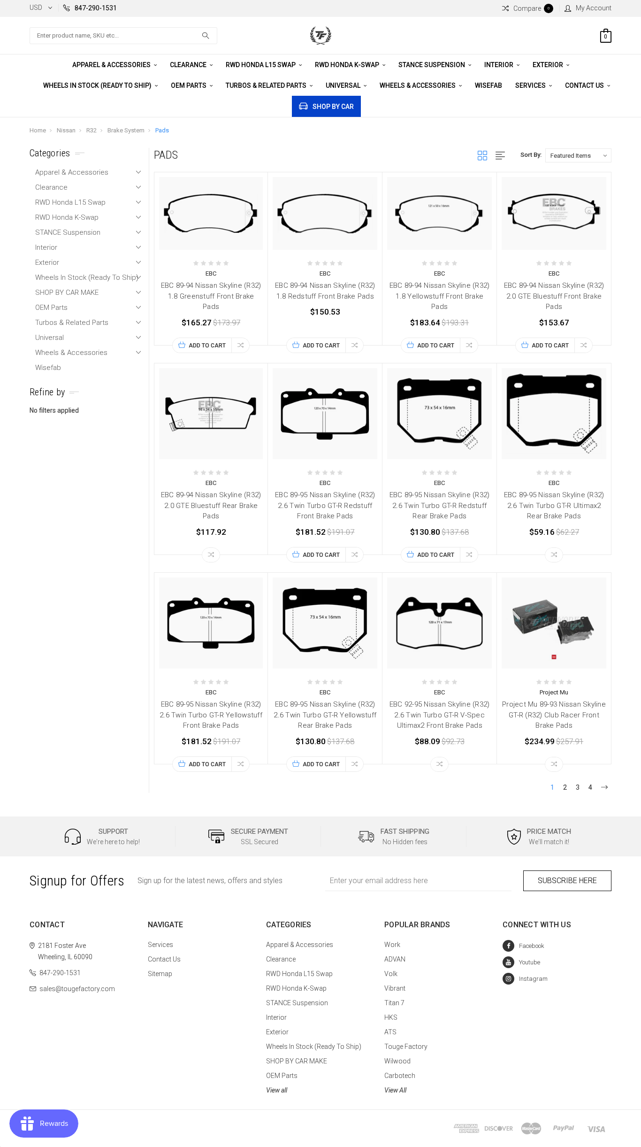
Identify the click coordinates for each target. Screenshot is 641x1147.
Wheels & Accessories (418, 85)
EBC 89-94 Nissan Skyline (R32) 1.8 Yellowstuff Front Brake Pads (439, 296)
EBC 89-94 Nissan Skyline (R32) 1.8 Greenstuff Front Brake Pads (211, 296)
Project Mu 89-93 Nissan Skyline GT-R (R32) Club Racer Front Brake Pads (554, 715)
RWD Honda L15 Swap (261, 65)
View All (395, 1090)
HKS (390, 1017)
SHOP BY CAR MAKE (67, 292)
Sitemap (160, 974)
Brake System (126, 130)
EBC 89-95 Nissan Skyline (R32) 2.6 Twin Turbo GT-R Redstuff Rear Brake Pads (439, 505)
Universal (344, 85)
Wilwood (397, 1061)
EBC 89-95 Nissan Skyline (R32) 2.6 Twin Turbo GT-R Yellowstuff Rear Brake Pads (325, 715)
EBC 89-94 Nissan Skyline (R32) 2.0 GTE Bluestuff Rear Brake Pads (211, 505)
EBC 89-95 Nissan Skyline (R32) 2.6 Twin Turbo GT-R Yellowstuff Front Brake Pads (211, 715)
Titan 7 (394, 1003)
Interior (499, 65)
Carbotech (399, 1075)
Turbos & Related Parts (267, 85)
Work (392, 944)
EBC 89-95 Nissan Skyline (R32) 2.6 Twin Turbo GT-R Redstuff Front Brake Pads (325, 505)
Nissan (66, 130)
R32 (91, 130)
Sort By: (531, 154)
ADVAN (394, 959)
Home (38, 130)
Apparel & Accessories (112, 65)
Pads (162, 130)
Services (531, 85)
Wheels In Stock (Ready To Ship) (98, 85)
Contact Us (585, 85)
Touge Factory (405, 1046)
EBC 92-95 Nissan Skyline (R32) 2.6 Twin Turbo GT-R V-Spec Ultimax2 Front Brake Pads (439, 715)
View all (276, 1090)
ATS (390, 1032)
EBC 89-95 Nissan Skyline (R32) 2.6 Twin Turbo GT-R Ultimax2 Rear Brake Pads (554, 505)
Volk (390, 974)
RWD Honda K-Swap (348, 65)
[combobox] (123, 35)
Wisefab (488, 85)
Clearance (189, 65)
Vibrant (394, 988)
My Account (593, 8)
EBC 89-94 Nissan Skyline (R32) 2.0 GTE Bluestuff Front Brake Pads (554, 296)
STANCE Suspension (432, 65)
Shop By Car (333, 106)
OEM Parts (189, 85)
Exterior (549, 65)
